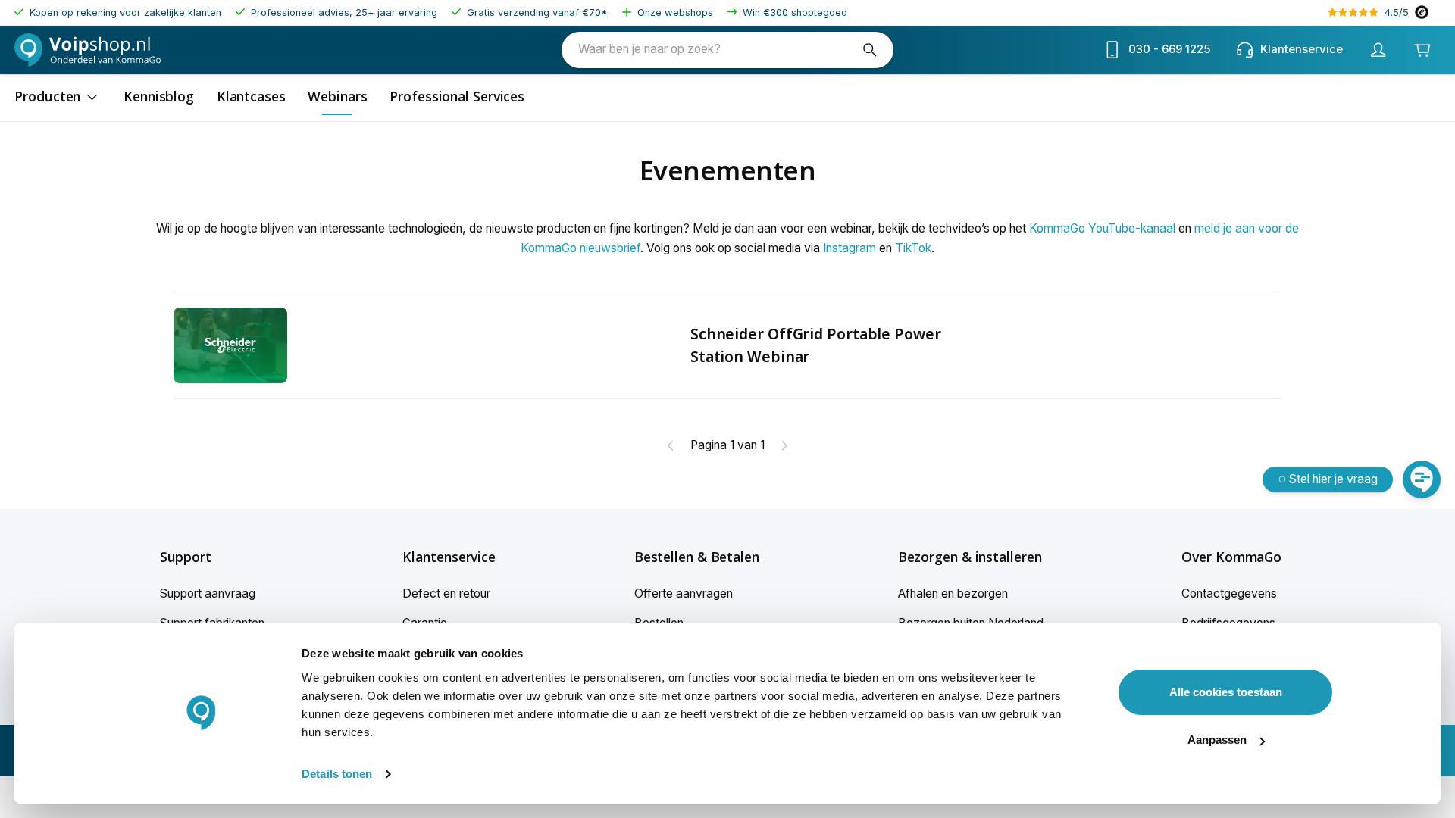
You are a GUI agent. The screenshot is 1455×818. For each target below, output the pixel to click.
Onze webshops (675, 12)
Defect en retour (446, 593)
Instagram (849, 248)
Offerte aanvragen (683, 593)
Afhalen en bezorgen (953, 593)
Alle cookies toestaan (1225, 691)
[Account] (1377, 50)
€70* (595, 12)
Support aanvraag (207, 593)
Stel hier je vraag (1333, 479)
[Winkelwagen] (1422, 50)
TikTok (913, 248)
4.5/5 (1397, 12)
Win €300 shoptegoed (795, 12)
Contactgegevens (1229, 593)
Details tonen (337, 773)
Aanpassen (1217, 739)
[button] (212, 557)
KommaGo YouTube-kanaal (1102, 228)
